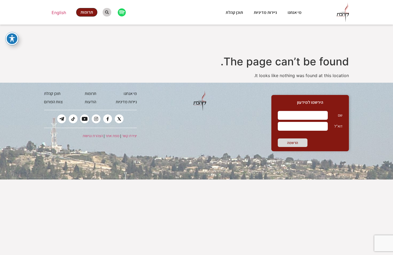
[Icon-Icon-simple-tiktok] (73, 118)
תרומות (90, 93)
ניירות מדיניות (265, 12)
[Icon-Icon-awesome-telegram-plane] (61, 118)
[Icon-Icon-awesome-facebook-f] (107, 118)
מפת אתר (112, 135)
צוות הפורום (53, 102)
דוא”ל (338, 126)
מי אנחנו (295, 12)
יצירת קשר (129, 135)
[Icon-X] (119, 118)
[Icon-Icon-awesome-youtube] (84, 118)
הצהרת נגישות (93, 135)
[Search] (107, 12)
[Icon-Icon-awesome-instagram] (96, 118)
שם (340, 115)
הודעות (90, 102)
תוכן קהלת (234, 12)
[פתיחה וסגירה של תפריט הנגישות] (12, 38)
